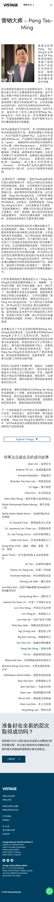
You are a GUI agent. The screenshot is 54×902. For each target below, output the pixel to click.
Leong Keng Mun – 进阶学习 (35, 596)
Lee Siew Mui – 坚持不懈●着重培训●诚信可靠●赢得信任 (26, 589)
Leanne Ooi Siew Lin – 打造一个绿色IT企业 (27, 602)
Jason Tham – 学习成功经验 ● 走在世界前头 (25, 557)
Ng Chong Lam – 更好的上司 (34, 631)
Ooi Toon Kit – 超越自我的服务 (34, 643)
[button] (27, 439)
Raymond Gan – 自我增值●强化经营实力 (28, 660)
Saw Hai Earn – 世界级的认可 (34, 681)
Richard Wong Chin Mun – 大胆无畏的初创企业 (26, 668)
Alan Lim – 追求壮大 (39, 464)
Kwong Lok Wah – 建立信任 (35, 581)
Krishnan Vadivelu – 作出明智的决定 (30, 576)
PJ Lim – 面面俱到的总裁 (37, 654)
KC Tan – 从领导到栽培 (38, 564)
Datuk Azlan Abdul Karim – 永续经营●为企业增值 (26, 515)
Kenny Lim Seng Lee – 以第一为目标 (30, 570)
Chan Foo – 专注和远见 (37, 493)
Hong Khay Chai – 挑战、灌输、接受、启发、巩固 (25, 548)
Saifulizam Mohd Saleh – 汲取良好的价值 (27, 675)
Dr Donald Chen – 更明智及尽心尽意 (30, 523)
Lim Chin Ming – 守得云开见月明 (32, 608)
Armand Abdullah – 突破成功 (34, 475)
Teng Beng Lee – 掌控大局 (36, 710)
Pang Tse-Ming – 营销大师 (36, 649)
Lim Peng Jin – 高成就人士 (36, 614)
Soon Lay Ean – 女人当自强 (35, 704)
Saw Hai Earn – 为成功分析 (35, 687)
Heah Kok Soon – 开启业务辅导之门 (31, 540)
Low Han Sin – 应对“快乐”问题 (34, 620)
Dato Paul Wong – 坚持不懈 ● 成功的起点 (27, 499)
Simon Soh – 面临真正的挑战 (34, 698)
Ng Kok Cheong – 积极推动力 (34, 637)
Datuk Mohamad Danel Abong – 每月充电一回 (26, 506)
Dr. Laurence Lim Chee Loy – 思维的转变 (28, 528)
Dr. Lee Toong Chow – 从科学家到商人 (29, 534)
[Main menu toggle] (51, 5)
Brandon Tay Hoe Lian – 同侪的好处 (30, 481)
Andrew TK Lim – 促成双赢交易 (33, 470)
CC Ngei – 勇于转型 (40, 487)
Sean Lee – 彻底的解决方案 (35, 692)
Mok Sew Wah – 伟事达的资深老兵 (31, 625)
